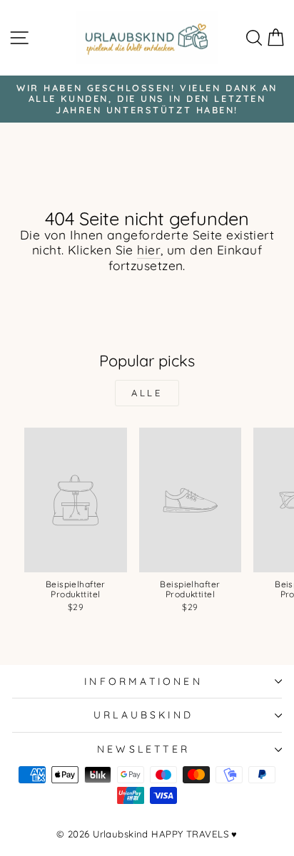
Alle (147, 392)
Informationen (143, 681)
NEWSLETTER (143, 749)
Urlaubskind (143, 714)
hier (149, 250)
